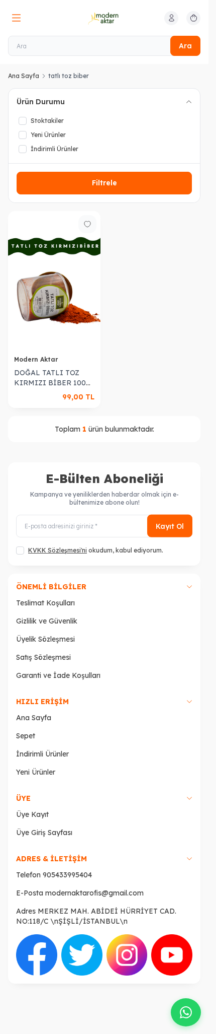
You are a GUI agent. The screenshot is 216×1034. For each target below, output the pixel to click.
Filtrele (104, 182)
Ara (185, 45)
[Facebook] (36, 955)
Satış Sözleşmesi (43, 657)
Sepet (25, 735)
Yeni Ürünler (35, 772)
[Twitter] (81, 955)
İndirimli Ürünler (42, 754)
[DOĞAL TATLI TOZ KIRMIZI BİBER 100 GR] (54, 280)
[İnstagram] (127, 955)
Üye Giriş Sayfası (44, 832)
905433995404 (67, 874)
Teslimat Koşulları (45, 602)
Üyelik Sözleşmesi (45, 639)
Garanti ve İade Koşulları (58, 675)
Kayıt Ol (170, 525)
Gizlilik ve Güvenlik (46, 621)
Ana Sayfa (23, 76)
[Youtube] (171, 955)
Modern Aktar (37, 359)
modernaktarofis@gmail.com (94, 893)
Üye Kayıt (32, 814)
